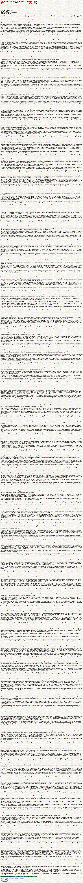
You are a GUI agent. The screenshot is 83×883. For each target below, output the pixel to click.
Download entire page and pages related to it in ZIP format (12, 878)
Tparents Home (4, 881)
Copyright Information (5, 880)
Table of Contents (4, 879)
